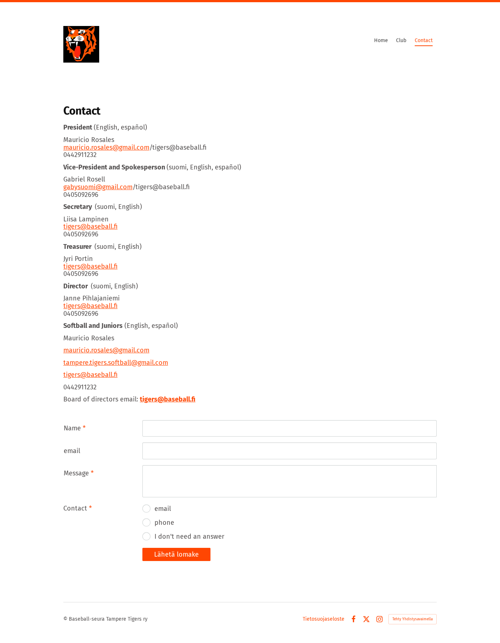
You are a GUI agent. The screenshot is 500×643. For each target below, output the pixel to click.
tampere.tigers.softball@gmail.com (115, 363)
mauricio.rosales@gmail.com (106, 147)
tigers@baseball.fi (90, 227)
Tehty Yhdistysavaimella (412, 619)
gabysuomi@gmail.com (98, 187)
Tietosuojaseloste (323, 619)
